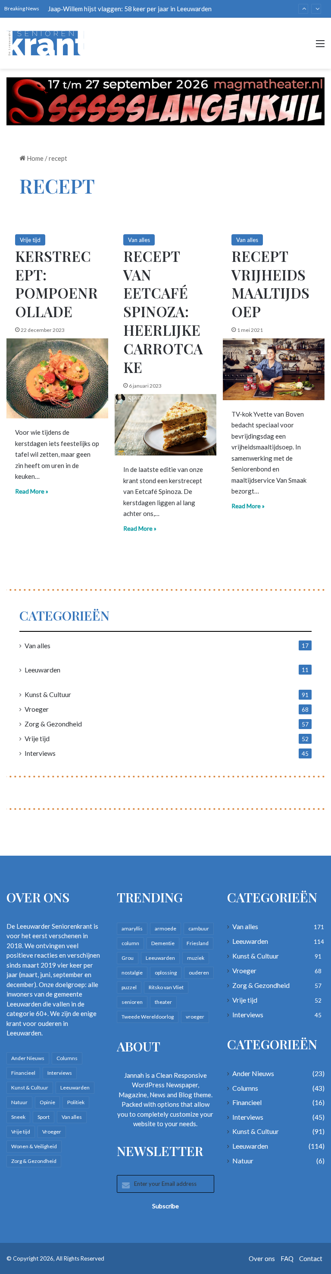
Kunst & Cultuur (48, 694)
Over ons (262, 1258)
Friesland (198, 943)
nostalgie (132, 972)
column (130, 943)
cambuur (198, 928)
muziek (195, 958)
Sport (43, 1117)
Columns (67, 1058)
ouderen (199, 972)
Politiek (75, 1102)
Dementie (163, 943)
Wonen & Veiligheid (34, 1146)
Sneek (18, 1117)
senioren (132, 1002)
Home (34, 158)
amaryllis (132, 928)
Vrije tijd (30, 239)
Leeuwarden (42, 670)
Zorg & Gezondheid (53, 724)
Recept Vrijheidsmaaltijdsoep (270, 283)
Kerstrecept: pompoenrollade (56, 283)
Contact (310, 1258)
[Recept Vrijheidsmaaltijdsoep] (274, 369)
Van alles (139, 239)
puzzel (129, 987)
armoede (165, 928)
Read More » (31, 491)
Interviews (40, 753)
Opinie (47, 1102)
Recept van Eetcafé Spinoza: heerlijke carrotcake (163, 311)
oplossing (166, 972)
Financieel (23, 1073)
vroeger (195, 1016)
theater (163, 1002)
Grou (128, 958)
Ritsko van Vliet (166, 987)
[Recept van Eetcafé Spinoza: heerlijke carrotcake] (165, 424)
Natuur (19, 1102)
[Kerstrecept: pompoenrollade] (57, 378)
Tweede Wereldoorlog (148, 1016)
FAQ (287, 1258)
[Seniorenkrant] (47, 43)
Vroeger (37, 709)
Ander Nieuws (27, 1058)
